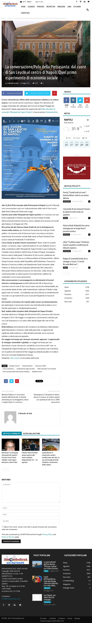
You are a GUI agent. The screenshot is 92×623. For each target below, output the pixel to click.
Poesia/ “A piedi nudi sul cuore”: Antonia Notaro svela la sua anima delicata (76, 195)
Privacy (69, 618)
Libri (69, 7)
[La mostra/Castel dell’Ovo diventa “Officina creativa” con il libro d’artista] (37, 564)
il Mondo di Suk (12, 83)
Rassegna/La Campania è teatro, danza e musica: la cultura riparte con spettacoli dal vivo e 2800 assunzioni (47, 398)
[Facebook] (76, 1)
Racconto (68, 301)
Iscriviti (87, 98)
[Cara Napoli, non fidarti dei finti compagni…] (37, 597)
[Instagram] (80, 1)
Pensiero (40, 7)
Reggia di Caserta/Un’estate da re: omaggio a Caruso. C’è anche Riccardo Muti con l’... (75, 261)
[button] (87, 10)
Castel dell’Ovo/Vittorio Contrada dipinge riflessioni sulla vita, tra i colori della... (51, 581)
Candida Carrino (14, 366)
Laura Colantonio (8, 369)
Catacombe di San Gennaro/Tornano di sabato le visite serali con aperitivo (76, 212)
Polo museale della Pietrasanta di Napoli (16, 371)
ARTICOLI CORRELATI (11, 434)
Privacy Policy (47, 534)
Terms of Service (8, 537)
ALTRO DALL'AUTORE (31, 434)
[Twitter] (88, 1)
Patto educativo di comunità (46, 369)
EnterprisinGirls (52, 112)
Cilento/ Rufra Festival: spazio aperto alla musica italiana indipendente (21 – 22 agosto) (30, 457)
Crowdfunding (68, 580)
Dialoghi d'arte (68, 588)
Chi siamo (77, 7)
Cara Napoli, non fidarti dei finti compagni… (50, 597)
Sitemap (77, 618)
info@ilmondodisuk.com (11, 599)
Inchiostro (50, 7)
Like (66, 98)
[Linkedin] (84, 1)
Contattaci (25, 13)
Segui (73, 98)
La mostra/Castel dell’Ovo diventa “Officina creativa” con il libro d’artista (51, 565)
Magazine (61, 7)
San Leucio (14, 358)
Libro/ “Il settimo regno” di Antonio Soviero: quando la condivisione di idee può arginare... (76, 245)
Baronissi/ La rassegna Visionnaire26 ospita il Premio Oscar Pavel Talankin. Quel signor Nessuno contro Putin (10, 457)
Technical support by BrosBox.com (52, 621)
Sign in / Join (39, 2)
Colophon (61, 618)
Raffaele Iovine (37, 371)
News (7, 62)
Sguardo (31, 7)
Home (23, 7)
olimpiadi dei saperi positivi (26, 369)
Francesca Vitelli (40, 366)
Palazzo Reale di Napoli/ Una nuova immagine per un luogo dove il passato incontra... (76, 228)
